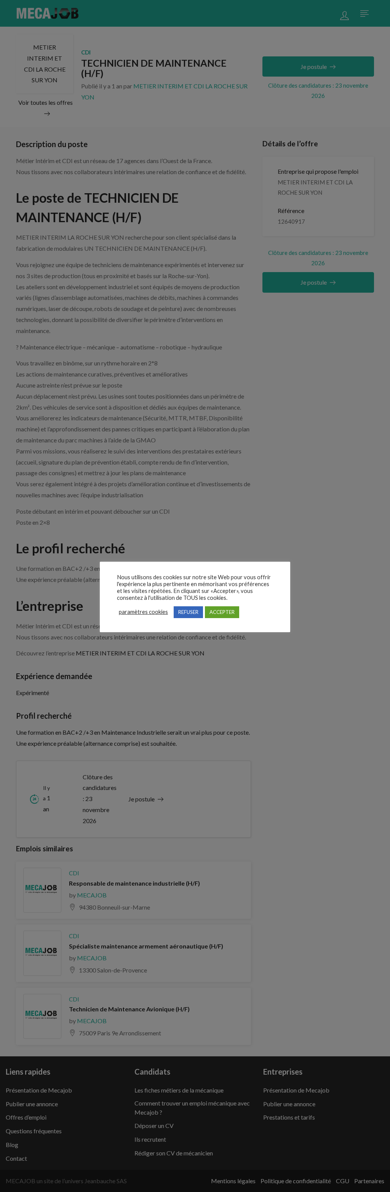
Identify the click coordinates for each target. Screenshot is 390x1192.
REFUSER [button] (188, 612)
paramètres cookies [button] (143, 612)
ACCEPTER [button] (222, 612)
